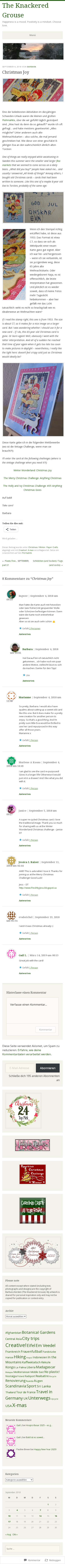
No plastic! (51, 1372)
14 (40, 1516)
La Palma (20, 1367)
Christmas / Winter (36, 547)
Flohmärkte (8, 120)
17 (9, 1521)
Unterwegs (39, 1398)
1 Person (33, 740)
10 (9, 1516)
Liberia (31, 1367)
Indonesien (40, 1357)
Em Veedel (45, 1345)
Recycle (52, 1376)
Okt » (15, 1534)
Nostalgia (11, 1376)
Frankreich (12, 1351)
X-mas (30, 550)
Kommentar (45, 1029)
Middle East (37, 1372)
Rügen (38, 1381)
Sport (31, 1385)
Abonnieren (47, 1068)
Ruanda (29, 1381)
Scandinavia (15, 1386)
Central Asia (13, 1339)
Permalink (27, 553)
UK (25, 1398)
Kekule (45, 1362)
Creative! (23, 550)
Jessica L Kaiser (29, 862)
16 (56, 1516)
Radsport (30, 1376)
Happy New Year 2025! (45, 1449)
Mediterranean (21, 1372)
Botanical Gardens (38, 1332)
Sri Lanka (44, 1386)
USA (8, 1406)
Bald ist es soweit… (35, 1437)
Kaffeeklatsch (31, 1362)
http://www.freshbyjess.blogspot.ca (38, 887)
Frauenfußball (31, 1351)
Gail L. (23, 955)
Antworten (25, 634)
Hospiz (29, 1357)
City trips (30, 1338)
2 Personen (34, 628)
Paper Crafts (52, 547)
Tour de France (26, 1392)
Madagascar (45, 1367)
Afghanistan (13, 1333)
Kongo (10, 1367)
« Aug (8, 1534)
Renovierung (15, 1380)
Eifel (31, 1345)
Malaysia (9, 1372)
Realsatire (42, 1376)
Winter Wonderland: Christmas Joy (33, 470)
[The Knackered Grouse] (33, 59)
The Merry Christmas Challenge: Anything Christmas (32, 478)
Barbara (31, 66)
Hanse (9, 1357)
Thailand (10, 1392)
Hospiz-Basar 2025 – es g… (39, 1425)
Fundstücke (49, 1351)
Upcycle (54, 1399)
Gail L (19, 1425)
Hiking (20, 1357)
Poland (20, 1376)
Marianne (25, 697)
